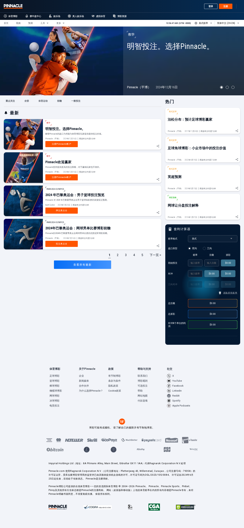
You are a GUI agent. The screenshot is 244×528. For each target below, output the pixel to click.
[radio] (193, 248)
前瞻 (59, 101)
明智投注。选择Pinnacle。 (170, 46)
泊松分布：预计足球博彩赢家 (190, 119)
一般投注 (75, 101)
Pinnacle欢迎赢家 (58, 162)
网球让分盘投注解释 (183, 205)
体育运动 (43, 101)
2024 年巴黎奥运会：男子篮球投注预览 (74, 195)
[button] (6, 23)
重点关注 (10, 101)
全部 (26, 101)
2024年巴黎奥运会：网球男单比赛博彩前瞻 (78, 228)
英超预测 (174, 177)
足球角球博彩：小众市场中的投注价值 (197, 148)
